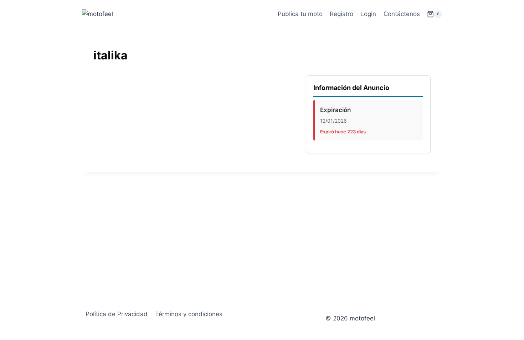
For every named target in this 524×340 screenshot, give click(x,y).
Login (368, 13)
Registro (341, 13)
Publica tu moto (300, 13)
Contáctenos (402, 13)
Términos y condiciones (188, 314)
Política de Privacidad (117, 314)
